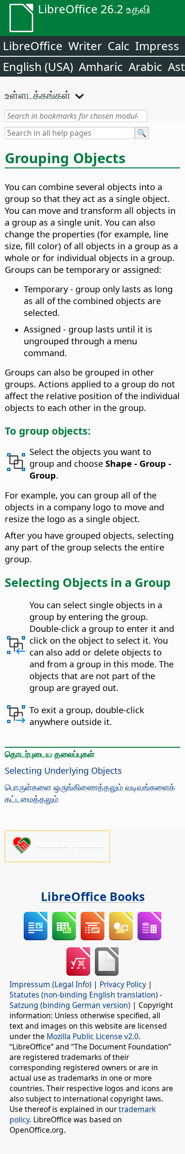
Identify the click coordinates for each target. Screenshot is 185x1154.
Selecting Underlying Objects (63, 770)
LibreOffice (33, 45)
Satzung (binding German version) (69, 1005)
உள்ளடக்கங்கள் (38, 94)
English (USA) (38, 66)
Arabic (145, 66)
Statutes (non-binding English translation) (83, 994)
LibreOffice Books (93, 896)
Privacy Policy (123, 984)
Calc (119, 45)
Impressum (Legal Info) (50, 984)
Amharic (101, 66)
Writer (85, 45)
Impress (157, 45)
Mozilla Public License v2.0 (92, 1036)
